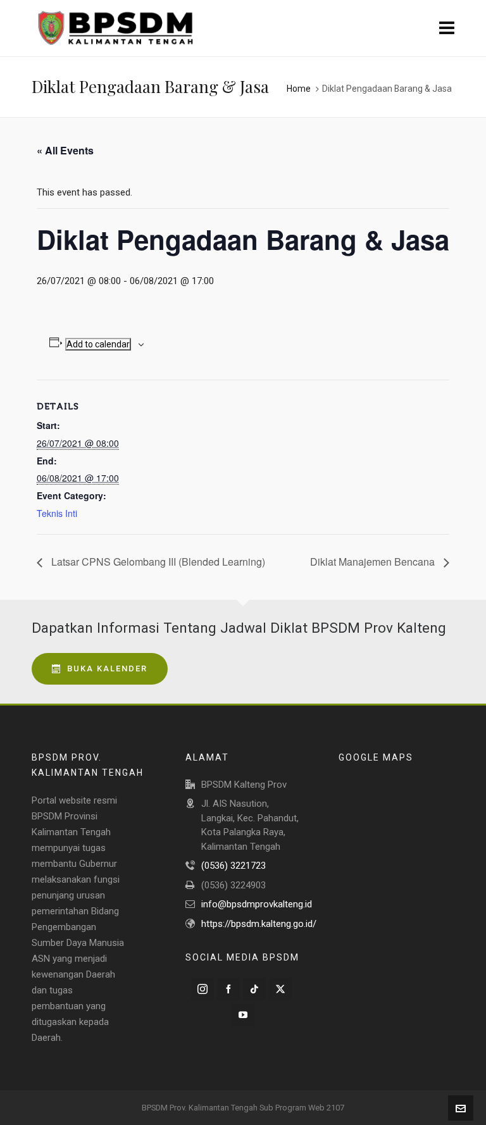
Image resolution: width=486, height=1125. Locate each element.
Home (299, 89)
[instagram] (202, 989)
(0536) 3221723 (233, 865)
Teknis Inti (57, 513)
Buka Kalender (107, 668)
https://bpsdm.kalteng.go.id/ (258, 923)
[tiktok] (254, 989)
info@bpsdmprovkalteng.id (256, 904)
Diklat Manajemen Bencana (373, 561)
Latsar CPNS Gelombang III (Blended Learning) (157, 561)
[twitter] (280, 989)
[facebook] (228, 989)
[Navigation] (446, 28)
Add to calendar (98, 344)
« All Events (65, 150)
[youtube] (243, 1015)
